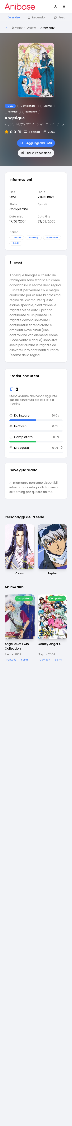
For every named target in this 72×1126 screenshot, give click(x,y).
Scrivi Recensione (39, 153)
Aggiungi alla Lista (39, 143)
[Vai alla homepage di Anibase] (20, 6)
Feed (62, 17)
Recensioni (39, 17)
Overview (14, 17)
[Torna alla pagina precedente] (6, 28)
